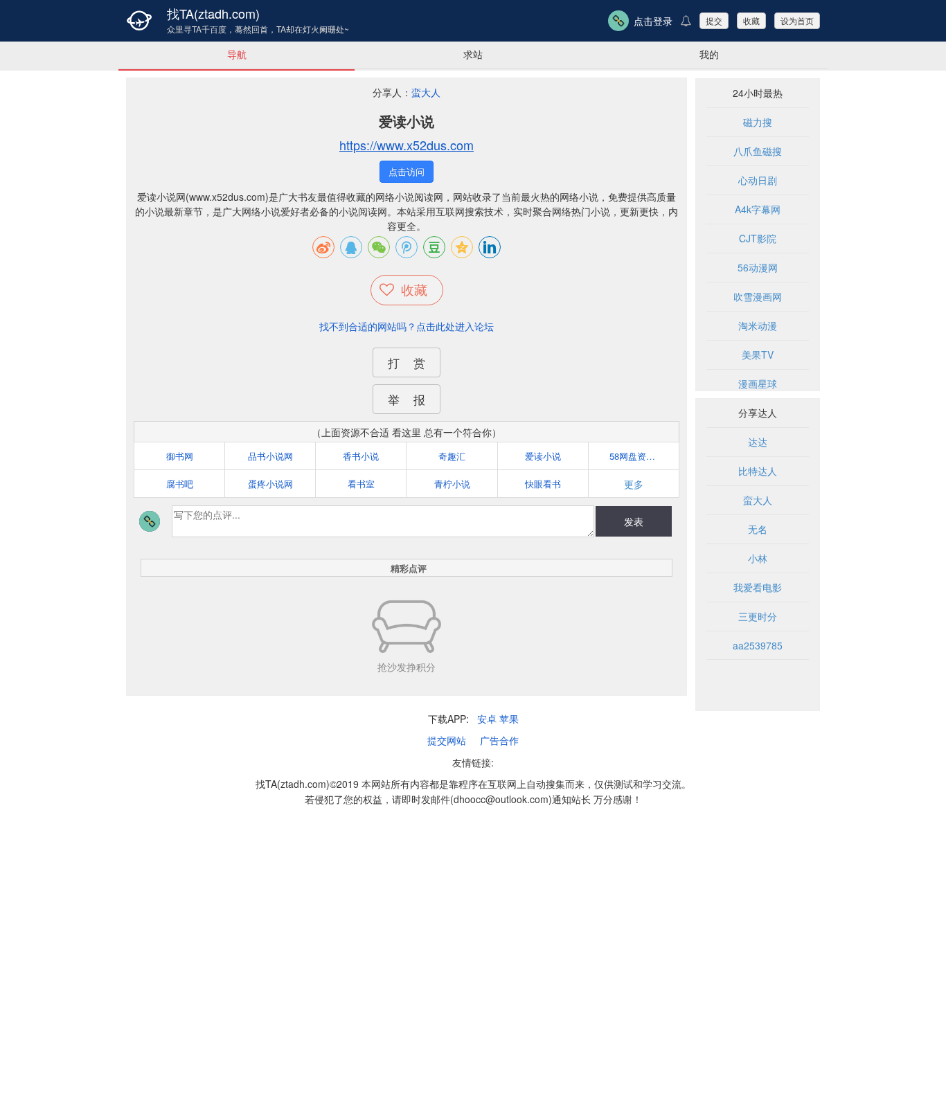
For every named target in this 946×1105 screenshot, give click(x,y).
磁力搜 (757, 122)
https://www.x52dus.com (406, 145)
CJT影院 (757, 238)
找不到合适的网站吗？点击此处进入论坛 (406, 326)
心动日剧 (757, 180)
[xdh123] (139, 20)
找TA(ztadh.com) (213, 13)
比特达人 (757, 471)
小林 (757, 558)
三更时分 (757, 616)
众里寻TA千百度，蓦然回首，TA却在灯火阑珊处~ (258, 29)
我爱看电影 (757, 587)
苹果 (509, 719)
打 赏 (406, 362)
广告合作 (499, 740)
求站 (473, 54)
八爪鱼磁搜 (757, 151)
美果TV (758, 354)
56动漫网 (758, 267)
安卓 (487, 719)
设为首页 (797, 20)
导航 (237, 54)
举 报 (406, 399)
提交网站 (446, 740)
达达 (757, 442)
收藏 (751, 20)
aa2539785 (758, 645)
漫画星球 (757, 383)
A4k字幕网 (757, 209)
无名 (757, 529)
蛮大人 (425, 92)
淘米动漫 (757, 325)
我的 (709, 54)
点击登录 (653, 21)
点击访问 (407, 171)
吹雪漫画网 (757, 296)
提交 (714, 20)
